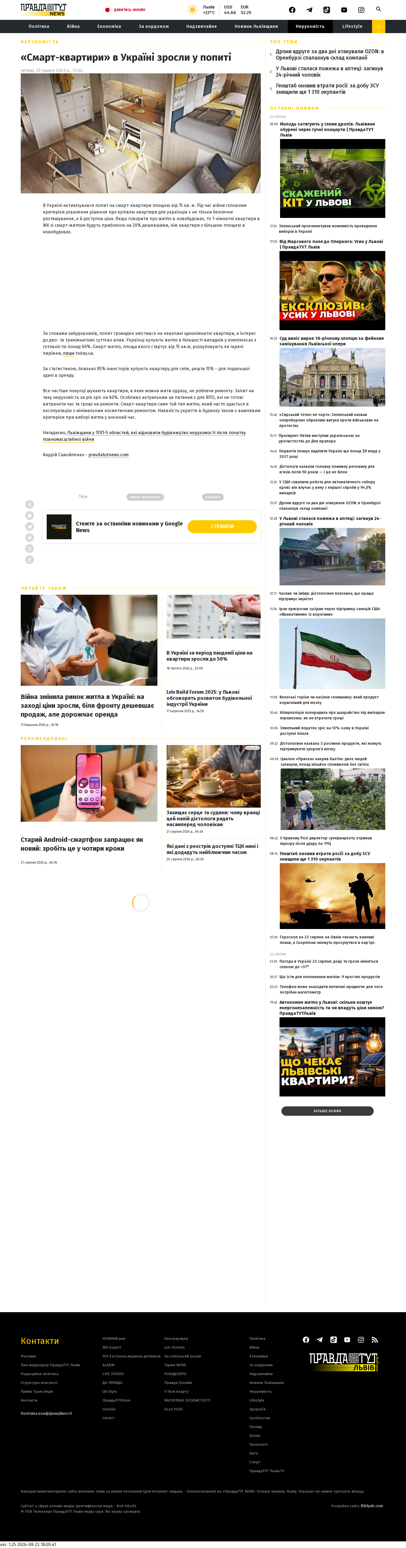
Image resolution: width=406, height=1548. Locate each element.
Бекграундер (176, 1338)
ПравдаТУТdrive (116, 1400)
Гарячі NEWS (175, 1365)
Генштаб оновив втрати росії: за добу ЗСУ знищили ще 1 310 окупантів (327, 88)
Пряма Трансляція (37, 1391)
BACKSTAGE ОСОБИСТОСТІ (187, 1400)
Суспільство (259, 1418)
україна (212, 497)
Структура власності (39, 1382)
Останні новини (294, 108)
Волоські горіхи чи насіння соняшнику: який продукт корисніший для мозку (329, 700)
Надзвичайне (201, 26)
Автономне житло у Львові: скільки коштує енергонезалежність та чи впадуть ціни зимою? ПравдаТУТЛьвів (332, 1008)
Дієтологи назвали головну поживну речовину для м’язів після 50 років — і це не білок (327, 469)
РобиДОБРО (175, 1373)
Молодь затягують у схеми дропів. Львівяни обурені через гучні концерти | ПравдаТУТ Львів (327, 129)
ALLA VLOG (173, 1409)
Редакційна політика (39, 1373)
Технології (258, 1444)
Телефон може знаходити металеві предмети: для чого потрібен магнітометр (331, 989)
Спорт (254, 1462)
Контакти (40, 1340)
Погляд (255, 1426)
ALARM (108, 1365)
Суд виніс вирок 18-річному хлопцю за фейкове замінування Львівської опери (332, 341)
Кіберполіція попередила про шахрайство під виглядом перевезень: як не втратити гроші (332, 715)
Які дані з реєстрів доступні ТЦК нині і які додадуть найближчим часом (212, 849)
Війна (73, 26)
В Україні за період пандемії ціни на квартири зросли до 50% (209, 656)
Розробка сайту (357, 1506)
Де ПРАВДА (112, 1382)
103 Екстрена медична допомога (131, 1356)
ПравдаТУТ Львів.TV (266, 1471)
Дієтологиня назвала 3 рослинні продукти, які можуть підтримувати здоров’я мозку (330, 746)
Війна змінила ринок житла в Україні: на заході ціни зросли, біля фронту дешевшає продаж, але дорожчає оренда (87, 705)
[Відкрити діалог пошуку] (378, 9)
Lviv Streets (174, 1347)
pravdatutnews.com (108, 454)
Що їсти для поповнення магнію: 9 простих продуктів (330, 977)
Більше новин (327, 1111)
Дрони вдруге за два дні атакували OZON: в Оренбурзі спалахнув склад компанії (330, 54)
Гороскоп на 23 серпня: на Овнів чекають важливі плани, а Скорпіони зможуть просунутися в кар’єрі (327, 940)
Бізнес (255, 1435)
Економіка (109, 26)
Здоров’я (257, 1409)
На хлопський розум (182, 1356)
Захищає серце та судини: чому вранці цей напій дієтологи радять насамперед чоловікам (213, 819)
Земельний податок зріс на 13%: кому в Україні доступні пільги (324, 731)
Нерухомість (310, 26)
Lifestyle (352, 26)
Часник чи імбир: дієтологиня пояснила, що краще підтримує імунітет (326, 596)
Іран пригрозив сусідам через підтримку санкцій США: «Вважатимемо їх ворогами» (329, 612)
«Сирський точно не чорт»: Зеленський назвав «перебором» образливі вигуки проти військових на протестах (328, 420)
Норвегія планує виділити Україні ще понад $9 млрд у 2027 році (329, 454)
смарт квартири (145, 497)
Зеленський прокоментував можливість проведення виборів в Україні (328, 229)
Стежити (222, 527)
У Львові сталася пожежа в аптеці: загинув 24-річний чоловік (329, 71)
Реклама (28, 1356)
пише (69, 353)
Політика (39, 26)
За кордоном (154, 26)
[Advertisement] (152, 277)
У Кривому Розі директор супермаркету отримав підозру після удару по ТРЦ (326, 841)
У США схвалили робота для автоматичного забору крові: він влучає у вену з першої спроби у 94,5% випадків (327, 487)
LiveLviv (109, 1409)
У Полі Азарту (176, 1391)
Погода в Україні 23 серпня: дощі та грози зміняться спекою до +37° (329, 964)
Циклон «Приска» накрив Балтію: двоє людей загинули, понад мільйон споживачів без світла (325, 762)
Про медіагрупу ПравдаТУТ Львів (50, 1365)
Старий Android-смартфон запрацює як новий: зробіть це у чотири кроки (82, 844)
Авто (253, 1453)
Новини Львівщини (256, 26)
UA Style (109, 1391)
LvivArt (108, 1418)
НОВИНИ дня (113, 1338)
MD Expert (111, 1347)
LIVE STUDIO (113, 1373)
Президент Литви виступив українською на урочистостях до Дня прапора (319, 438)
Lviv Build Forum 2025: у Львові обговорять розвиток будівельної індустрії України (209, 698)
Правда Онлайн (178, 1382)
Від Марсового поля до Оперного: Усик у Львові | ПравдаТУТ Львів (331, 244)
